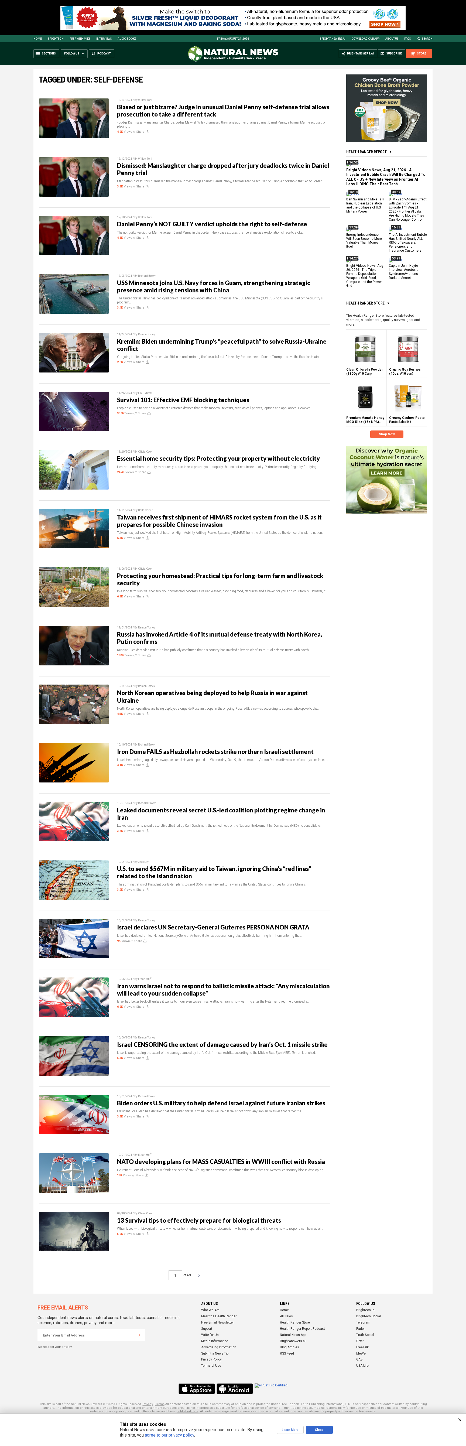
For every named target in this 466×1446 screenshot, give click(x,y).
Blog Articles (289, 1347)
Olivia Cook (145, 451)
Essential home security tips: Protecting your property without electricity (218, 458)
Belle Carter (145, 510)
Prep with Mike (80, 38)
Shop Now (387, 434)
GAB (359, 1359)
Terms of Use (211, 1366)
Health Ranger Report (366, 152)
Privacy (148, 1404)
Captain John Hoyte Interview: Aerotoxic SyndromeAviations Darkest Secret (403, 272)
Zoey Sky (143, 861)
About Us (391, 38)
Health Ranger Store (365, 303)
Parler (360, 1329)
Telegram (363, 1322)
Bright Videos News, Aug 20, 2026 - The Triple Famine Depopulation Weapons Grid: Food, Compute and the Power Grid (364, 276)
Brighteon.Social (368, 1316)
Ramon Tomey (146, 334)
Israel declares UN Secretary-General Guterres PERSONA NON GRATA (213, 927)
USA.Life (362, 1366)
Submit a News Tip (214, 1353)
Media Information (214, 1341)
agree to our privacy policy (169, 1435)
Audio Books (127, 38)
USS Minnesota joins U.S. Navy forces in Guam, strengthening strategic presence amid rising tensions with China (213, 286)
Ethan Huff (144, 978)
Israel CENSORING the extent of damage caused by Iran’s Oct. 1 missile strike (222, 1044)
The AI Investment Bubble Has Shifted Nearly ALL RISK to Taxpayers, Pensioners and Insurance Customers (408, 242)
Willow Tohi (145, 99)
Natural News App (293, 1335)
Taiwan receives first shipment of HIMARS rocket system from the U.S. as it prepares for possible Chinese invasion (219, 521)
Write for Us (210, 1335)
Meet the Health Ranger (219, 1316)
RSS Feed (287, 1353)
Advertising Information (218, 1347)
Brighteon (56, 38)
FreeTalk (362, 1347)
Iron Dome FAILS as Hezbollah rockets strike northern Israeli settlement (215, 751)
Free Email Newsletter (217, 1322)
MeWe (361, 1353)
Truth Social (365, 1335)
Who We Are (210, 1310)
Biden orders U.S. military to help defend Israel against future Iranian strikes (221, 1103)
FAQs (407, 38)
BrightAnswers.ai (332, 38)
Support (206, 1329)
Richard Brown (147, 275)
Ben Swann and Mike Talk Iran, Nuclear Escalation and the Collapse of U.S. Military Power (365, 205)
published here (187, 1411)
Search (427, 38)
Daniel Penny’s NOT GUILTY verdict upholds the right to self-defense (212, 224)
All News (286, 1316)
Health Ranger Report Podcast (302, 1329)
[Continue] (139, 1335)
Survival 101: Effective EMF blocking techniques (183, 400)
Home (37, 38)
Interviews (104, 38)
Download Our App (365, 38)
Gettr (360, 1341)
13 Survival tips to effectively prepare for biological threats (199, 1220)
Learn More (290, 1430)
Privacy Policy (211, 1359)
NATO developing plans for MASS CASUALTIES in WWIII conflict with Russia (221, 1161)
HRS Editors (145, 393)
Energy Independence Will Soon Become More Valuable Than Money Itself (364, 240)
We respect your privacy (54, 1347)
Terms (160, 1404)
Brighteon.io (365, 1310)
